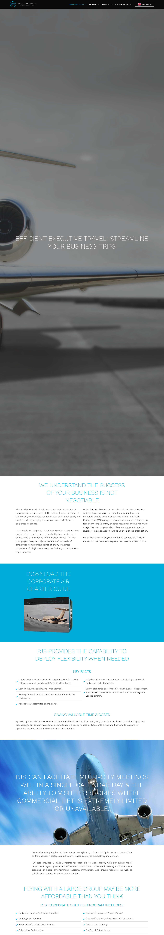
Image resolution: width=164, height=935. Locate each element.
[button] (85, 4)
